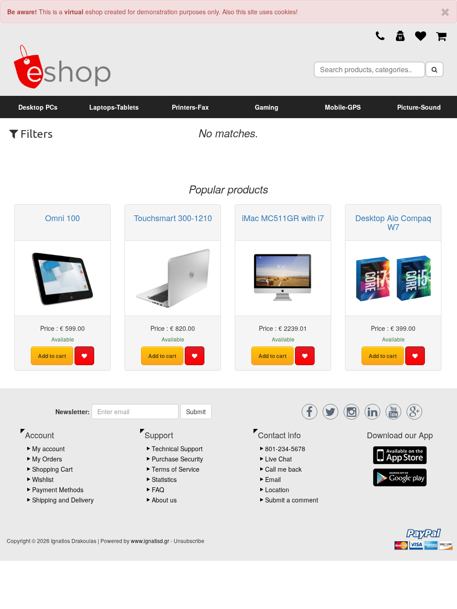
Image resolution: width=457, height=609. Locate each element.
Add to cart (52, 356)
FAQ (158, 489)
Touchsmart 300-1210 (173, 217)
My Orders (47, 458)
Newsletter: (72, 411)
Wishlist (43, 479)
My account (48, 448)
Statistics (164, 479)
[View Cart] (441, 35)
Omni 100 (62, 217)
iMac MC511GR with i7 (283, 217)
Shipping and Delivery (63, 499)
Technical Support (177, 448)
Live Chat (278, 458)
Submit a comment (291, 499)
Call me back (283, 469)
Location (277, 489)
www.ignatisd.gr (150, 540)
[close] (445, 12)
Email (273, 479)
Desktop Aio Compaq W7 (393, 222)
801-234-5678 (285, 448)
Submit (196, 411)
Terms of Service (175, 469)
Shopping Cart (52, 469)
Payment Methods (57, 489)
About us (164, 499)
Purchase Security (177, 458)
